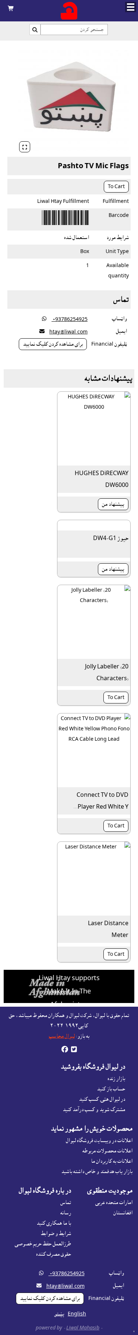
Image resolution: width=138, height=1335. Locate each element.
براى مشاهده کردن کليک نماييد (53, 344)
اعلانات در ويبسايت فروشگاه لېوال (99, 1140)
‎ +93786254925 (70, 319)
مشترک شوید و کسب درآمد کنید (94, 1109)
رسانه (65, 1212)
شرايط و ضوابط (56, 1233)
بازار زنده (116, 1078)
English (77, 1314)
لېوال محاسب (62, 1036)
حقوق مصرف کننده (53, 1254)
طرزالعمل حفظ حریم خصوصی (43, 1243)
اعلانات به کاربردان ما (111, 1161)
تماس (65, 1202)
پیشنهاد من (113, 504)
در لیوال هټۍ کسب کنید (102, 1099)
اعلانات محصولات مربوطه (107, 1151)
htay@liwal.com (68, 332)
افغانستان (122, 1212)
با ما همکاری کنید (53, 1223)
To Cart (116, 186)
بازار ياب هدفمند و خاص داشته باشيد (96, 1171)
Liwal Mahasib (82, 1328)
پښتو (59, 1314)
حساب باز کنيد (111, 1089)
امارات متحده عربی (113, 1202)
